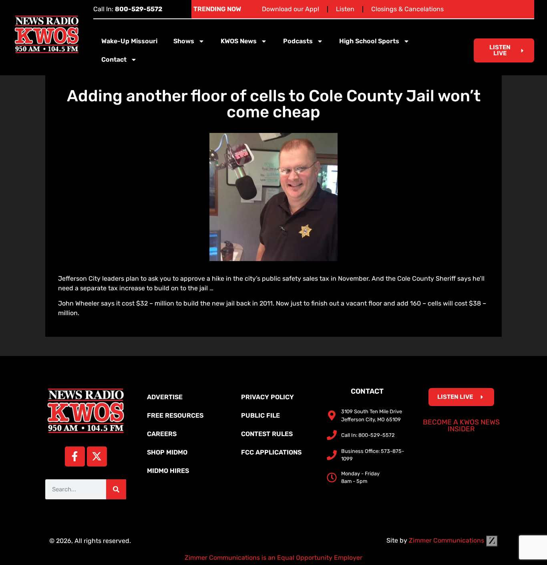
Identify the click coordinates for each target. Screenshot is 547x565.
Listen (345, 9)
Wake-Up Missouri (129, 41)
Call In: (127, 9)
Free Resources (175, 415)
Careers (162, 434)
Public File (260, 415)
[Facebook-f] (75, 456)
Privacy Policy (267, 397)
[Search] (116, 489)
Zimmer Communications (447, 540)
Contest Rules (267, 434)
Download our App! (290, 9)
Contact (114, 59)
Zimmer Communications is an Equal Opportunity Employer (273, 557)
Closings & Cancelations (407, 9)
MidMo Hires (168, 471)
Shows (183, 41)
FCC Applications (271, 452)
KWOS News (239, 41)
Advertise (165, 397)
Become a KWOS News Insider (461, 425)
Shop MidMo (167, 452)
